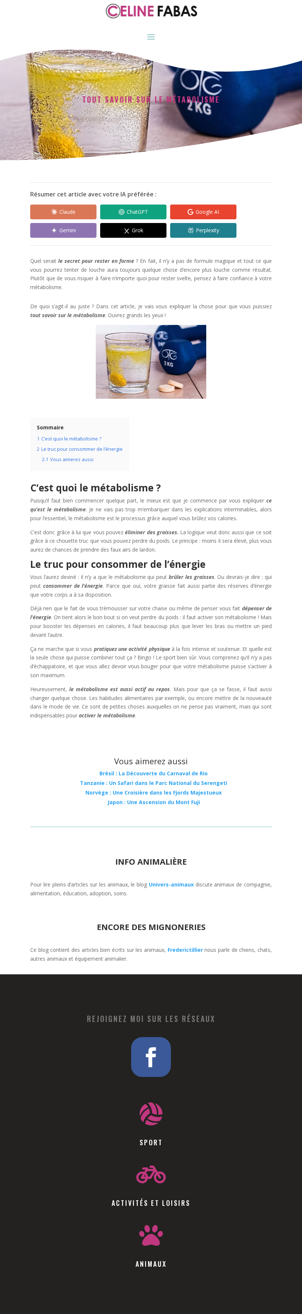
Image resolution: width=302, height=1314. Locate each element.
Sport (151, 1142)
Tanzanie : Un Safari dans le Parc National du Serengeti (153, 782)
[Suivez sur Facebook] (151, 1057)
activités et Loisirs (151, 1203)
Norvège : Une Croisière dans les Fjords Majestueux (153, 792)
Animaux (151, 1264)
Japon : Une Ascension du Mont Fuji (154, 802)
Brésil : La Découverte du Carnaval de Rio (153, 773)
